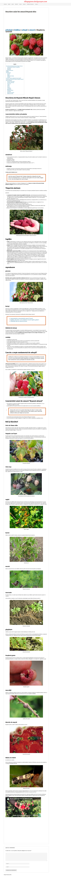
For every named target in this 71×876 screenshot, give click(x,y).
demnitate (9, 68)
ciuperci (36, 4)
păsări (9, 4)
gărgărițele (9, 89)
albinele (16, 4)
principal (8, 30)
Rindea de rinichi (10, 93)
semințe (8, 77)
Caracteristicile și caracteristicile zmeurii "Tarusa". (21, 318)
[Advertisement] (26, 20)
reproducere (8, 72)
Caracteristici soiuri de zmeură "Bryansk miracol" (15, 79)
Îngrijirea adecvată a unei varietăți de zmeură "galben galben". (24, 319)
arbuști (24, 4)
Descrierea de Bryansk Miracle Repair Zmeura (14, 66)
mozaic (8, 87)
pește (13, 4)
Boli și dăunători (9, 80)
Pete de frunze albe (10, 81)
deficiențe (9, 69)
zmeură (32, 30)
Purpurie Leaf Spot (10, 82)
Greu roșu (9, 83)
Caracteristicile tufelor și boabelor (13, 67)
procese (8, 73)
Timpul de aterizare (9, 70)
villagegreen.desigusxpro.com (35, 2)
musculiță (9, 91)
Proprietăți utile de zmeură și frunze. (18, 321)
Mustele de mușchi (10, 92)
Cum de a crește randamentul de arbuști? (13, 78)
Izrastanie (9, 88)
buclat (8, 85)
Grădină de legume (30, 4)
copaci (20, 4)
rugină (8, 84)
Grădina (17, 30)
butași (8, 74)
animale (5, 4)
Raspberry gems (10, 90)
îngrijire (7, 71)
